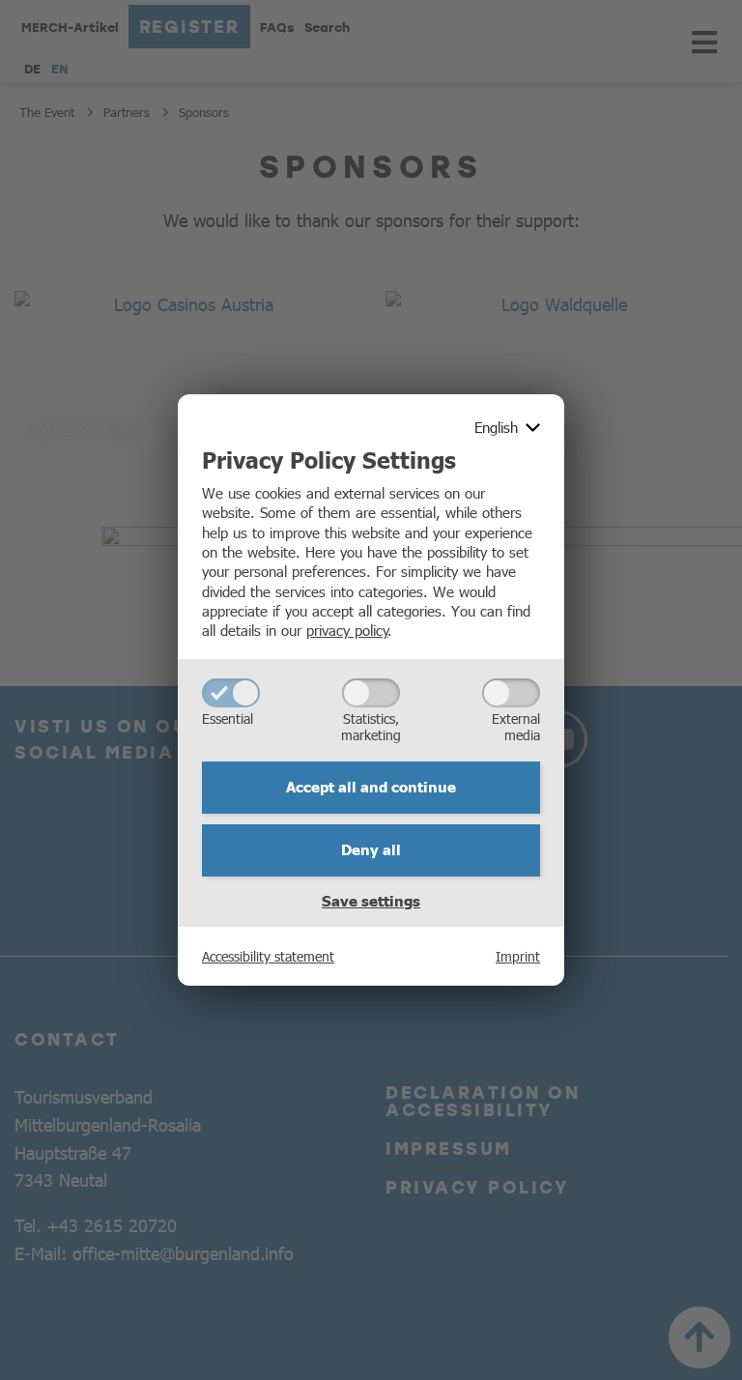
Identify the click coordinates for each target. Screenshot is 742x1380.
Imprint (518, 955)
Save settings (371, 900)
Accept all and (371, 786)
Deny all (371, 849)
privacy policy (347, 629)
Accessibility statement (268, 955)
